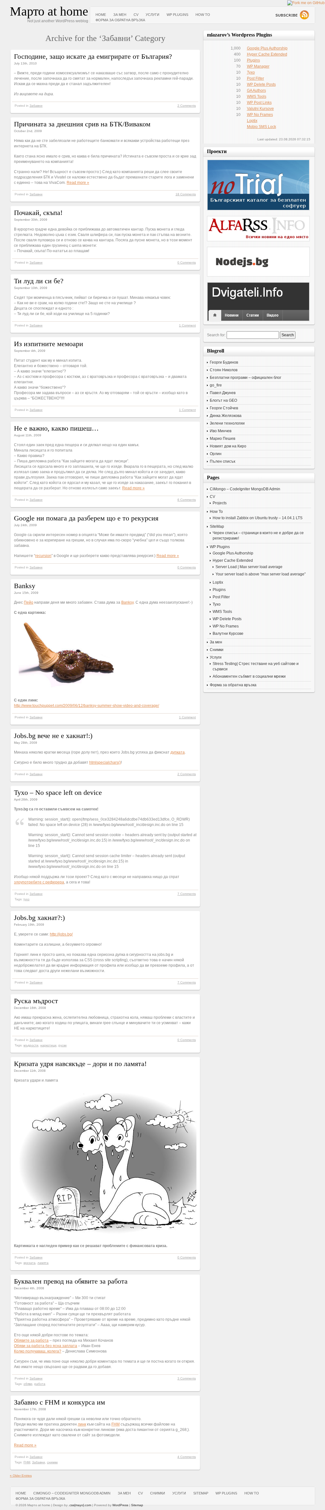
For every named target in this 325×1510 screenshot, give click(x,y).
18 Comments (186, 194)
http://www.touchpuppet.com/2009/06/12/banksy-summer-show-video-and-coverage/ (86, 705)
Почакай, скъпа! (38, 213)
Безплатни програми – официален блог (245, 377)
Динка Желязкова (226, 415)
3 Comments (186, 1378)
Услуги (152, 15)
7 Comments (186, 894)
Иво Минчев (220, 431)
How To (203, 15)
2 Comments (186, 105)
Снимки (216, 650)
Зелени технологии (227, 423)
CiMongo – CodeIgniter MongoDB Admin (245, 489)
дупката (177, 752)
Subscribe (292, 15)
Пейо (28, 602)
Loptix (252, 120)
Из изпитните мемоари (48, 344)
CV (136, 15)
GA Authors (256, 90)
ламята (43, 1263)
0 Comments (186, 262)
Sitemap (137, 1505)
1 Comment (187, 325)
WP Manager (258, 66)
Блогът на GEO (223, 400)
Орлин (216, 454)
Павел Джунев (222, 393)
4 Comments (186, 1457)
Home (101, 15)
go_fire (216, 385)
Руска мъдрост (36, 1001)
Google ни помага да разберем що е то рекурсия (86, 518)
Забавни (36, 105)
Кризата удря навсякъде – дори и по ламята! (80, 1064)
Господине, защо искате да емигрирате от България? (93, 56)
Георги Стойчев (224, 408)
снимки (52, 1462)
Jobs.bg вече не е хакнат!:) (53, 736)
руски (62, 1045)
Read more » (78, 182)
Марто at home (49, 11)
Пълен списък (222, 461)
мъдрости (30, 1045)
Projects (220, 503)
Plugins (253, 60)
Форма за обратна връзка (120, 20)
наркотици (48, 1045)
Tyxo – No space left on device (58, 792)
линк (82, 1424)
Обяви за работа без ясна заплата (45, 1346)
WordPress (120, 1505)
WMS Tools (256, 96)
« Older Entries (21, 1475)
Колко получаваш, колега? (37, 1351)
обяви (27, 1384)
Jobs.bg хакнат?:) (39, 918)
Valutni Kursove (260, 108)
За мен (119, 15)
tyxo (26, 899)
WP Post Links (259, 102)
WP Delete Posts (261, 84)
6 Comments (186, 499)
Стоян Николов (223, 370)
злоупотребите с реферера (39, 882)
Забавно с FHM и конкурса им (59, 1402)
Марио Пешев (222, 438)
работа (39, 1384)
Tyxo (251, 72)
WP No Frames (260, 114)
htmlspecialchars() (105, 762)
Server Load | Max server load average (249, 567)
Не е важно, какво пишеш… (56, 428)
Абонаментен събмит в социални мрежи (249, 676)
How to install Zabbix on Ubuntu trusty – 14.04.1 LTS (257, 518)
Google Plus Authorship (267, 48)
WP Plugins (177, 15)
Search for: (216, 335)
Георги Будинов (224, 362)
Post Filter (255, 78)
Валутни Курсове (228, 633)
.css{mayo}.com (80, 1505)
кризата (29, 1263)
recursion (43, 556)
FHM (115, 1424)
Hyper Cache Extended (267, 54)
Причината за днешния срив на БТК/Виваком (82, 124)
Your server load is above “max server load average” (261, 574)
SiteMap (217, 526)
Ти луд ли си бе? (38, 281)
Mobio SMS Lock (261, 126)
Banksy (24, 586)
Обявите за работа (31, 1340)
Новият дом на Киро (228, 446)
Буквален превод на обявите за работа (71, 1281)
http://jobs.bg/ (61, 934)
